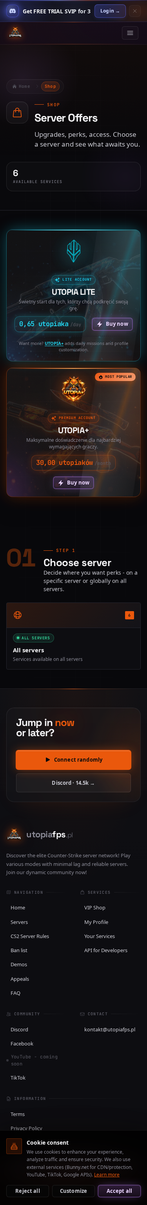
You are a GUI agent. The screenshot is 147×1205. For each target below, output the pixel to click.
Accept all (119, 1190)
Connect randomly (78, 759)
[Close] (135, 11)
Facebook (22, 1043)
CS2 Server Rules (30, 936)
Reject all (27, 1190)
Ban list (19, 950)
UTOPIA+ (54, 343)
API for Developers (105, 950)
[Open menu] (130, 33)
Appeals (20, 978)
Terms (18, 1114)
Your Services (99, 936)
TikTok (18, 1077)
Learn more (107, 1174)
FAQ (15, 992)
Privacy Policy (26, 1128)
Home (18, 907)
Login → (110, 10)
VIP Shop (94, 907)
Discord (19, 1029)
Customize (73, 1190)
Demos (19, 964)
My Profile (96, 922)
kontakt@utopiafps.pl (109, 1029)
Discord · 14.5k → (73, 782)
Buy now (117, 323)
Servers (19, 922)
